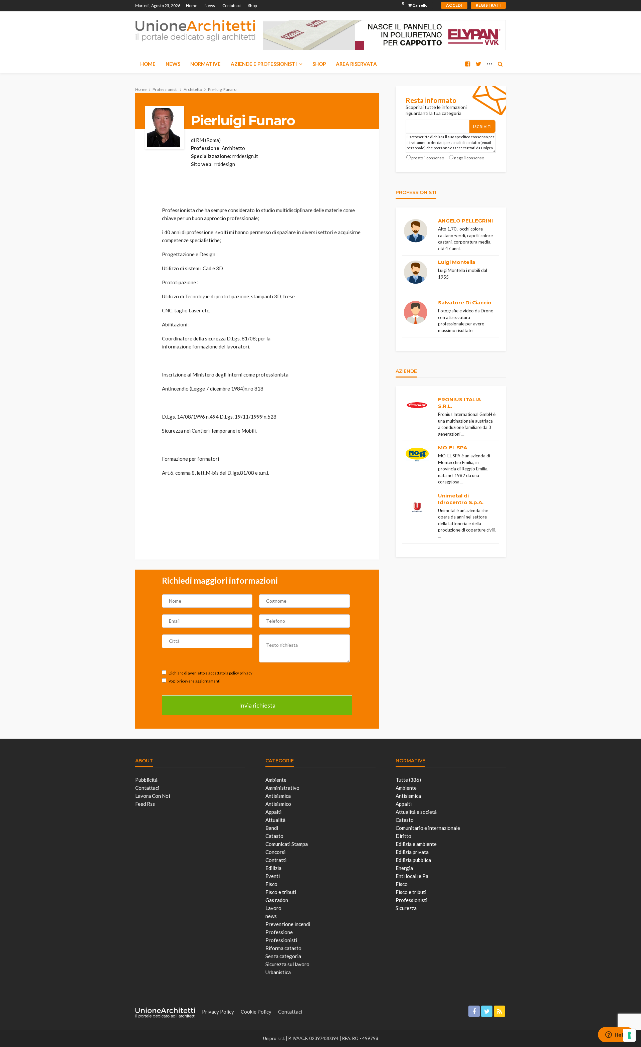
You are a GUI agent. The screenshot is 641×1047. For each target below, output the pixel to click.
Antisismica (278, 796)
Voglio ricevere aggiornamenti (194, 681)
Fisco (271, 884)
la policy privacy (238, 673)
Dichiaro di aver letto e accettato (210, 673)
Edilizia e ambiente (416, 844)
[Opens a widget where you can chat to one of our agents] (616, 1035)
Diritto (403, 836)
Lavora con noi (152, 796)
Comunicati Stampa (286, 844)
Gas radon (276, 900)
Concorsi (275, 852)
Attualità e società (416, 812)
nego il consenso (469, 157)
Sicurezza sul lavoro (287, 964)
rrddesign (224, 164)
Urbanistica (278, 972)
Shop (252, 5)
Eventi (272, 876)
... (462, 434)
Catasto (274, 836)
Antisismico (278, 804)
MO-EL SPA (452, 447)
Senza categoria (283, 956)
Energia (404, 868)
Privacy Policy (218, 1012)
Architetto (233, 148)
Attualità (275, 820)
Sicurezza (406, 908)
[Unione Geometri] (195, 30)
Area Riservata (356, 64)
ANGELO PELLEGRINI (465, 220)
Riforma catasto (283, 948)
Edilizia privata (412, 852)
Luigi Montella (456, 262)
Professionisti (281, 940)
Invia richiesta (257, 705)
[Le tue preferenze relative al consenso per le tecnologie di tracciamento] (629, 1035)
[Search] (500, 63)
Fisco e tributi (280, 892)
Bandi (271, 828)
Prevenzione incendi (287, 924)
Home (191, 5)
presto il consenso (427, 157)
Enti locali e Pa (412, 876)
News (210, 5)
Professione (279, 932)
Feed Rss (145, 804)
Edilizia (273, 868)
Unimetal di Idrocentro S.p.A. (460, 498)
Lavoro (273, 908)
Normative (205, 64)
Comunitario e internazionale (428, 828)
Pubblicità (146, 780)
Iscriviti (482, 126)
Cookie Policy (256, 1012)
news (271, 916)
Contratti (275, 860)
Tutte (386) (408, 780)
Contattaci (231, 5)
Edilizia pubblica (413, 860)
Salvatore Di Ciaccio (464, 302)
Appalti (273, 812)
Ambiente (275, 780)
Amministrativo (282, 788)
